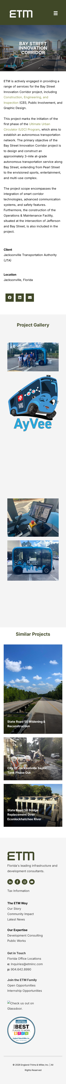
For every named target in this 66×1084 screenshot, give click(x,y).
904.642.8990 (21, 969)
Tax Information (18, 891)
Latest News (16, 919)
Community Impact (20, 914)
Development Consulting (25, 935)
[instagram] (25, 882)
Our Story (14, 908)
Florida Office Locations (24, 958)
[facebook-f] (18, 882)
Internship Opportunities (24, 990)
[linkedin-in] (10, 882)
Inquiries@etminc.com (26, 964)
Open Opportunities (21, 985)
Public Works (16, 941)
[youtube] (32, 882)
